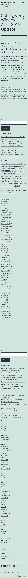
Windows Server (5, 192)
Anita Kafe (4, 415)
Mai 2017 (3, 300)
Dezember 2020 (5, 224)
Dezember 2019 (5, 237)
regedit (12, 183)
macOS (20, 168)
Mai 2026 (3, 206)
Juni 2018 (3, 277)
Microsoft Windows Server (22, 178)
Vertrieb (3, 558)
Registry (3, 186)
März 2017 (4, 304)
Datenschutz (3, 164)
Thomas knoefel (8, 2)
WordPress (16, 572)
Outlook (8, 183)
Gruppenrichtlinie (23, 166)
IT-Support (8, 168)
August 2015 (4, 318)
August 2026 (4, 199)
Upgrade (17, 188)
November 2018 (5, 266)
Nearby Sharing (8, 93)
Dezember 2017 (5, 286)
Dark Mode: (22, 576)
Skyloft (2, 94)
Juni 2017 (3, 297)
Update (11, 94)
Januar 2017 (4, 306)
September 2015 (5, 315)
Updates (13, 188)
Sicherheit (17, 186)
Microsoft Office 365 (14, 176)
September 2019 (5, 244)
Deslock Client (12, 164)
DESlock (7, 164)
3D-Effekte (14, 89)
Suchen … (4, 119)
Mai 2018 (3, 279)
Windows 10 (22, 94)
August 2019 (4, 246)
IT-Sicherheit (3, 168)
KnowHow (13, 168)
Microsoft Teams (13, 178)
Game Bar (14, 91)
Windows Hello (18, 98)
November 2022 (5, 217)
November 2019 (5, 239)
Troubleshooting (4, 188)
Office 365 (8, 181)
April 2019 (3, 255)
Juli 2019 (3, 248)
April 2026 (4, 208)
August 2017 (4, 293)
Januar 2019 (4, 262)
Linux (17, 168)
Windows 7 (9, 190)
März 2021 (4, 219)
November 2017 (5, 288)
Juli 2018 (3, 275)
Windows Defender (9, 98)
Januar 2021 (4, 221)
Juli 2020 (3, 228)
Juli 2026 (3, 201)
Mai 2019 (3, 253)
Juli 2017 (3, 295)
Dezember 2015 (5, 313)
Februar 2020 (4, 235)
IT (9, 87)
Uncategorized (5, 556)
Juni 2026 (3, 203)
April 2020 (4, 230)
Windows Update (13, 192)
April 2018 (3, 282)
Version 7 (23, 188)
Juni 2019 (3, 250)
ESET (21, 164)
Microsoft (19, 91)
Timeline (7, 94)
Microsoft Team (5, 178)
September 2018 (5, 271)
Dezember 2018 (5, 264)
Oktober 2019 (5, 241)
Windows (16, 94)
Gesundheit (4, 549)
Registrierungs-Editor (20, 183)
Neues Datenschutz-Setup (18, 93)
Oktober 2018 (5, 268)
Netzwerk (2, 181)
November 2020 (5, 226)
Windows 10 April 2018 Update (8, 96)
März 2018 (4, 284)
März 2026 (4, 210)
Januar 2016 (4, 311)
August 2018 (4, 273)
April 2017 (3, 302)
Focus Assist (8, 91)
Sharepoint (11, 185)
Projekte (3, 553)
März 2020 (4, 232)
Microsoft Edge (20, 174)
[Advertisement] (14, 334)
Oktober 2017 (4, 291)
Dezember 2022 (5, 215)
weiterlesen (4, 80)
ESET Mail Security (12, 166)
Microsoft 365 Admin (13, 171)
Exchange (18, 166)
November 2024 (5, 212)
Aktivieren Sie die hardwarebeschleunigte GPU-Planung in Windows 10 (12, 411)
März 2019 (4, 257)
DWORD (17, 164)
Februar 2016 (4, 309)
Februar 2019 (4, 259)
